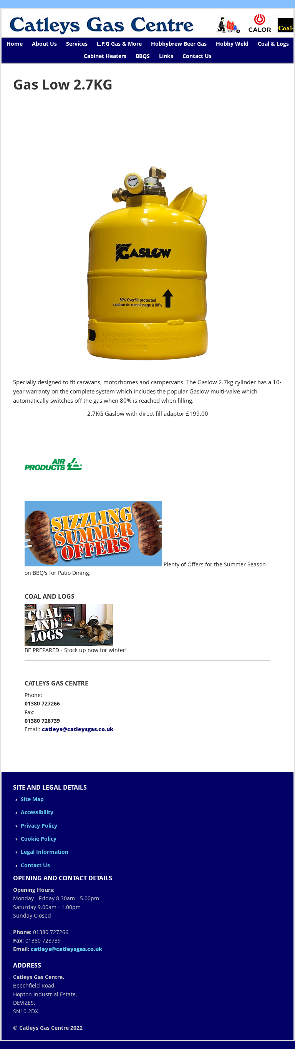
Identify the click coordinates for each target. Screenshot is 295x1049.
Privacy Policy (39, 825)
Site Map (32, 799)
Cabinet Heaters (105, 56)
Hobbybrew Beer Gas (179, 43)
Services (77, 43)
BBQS (143, 56)
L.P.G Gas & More (119, 43)
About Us (44, 43)
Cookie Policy (38, 838)
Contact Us (197, 56)
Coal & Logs (273, 43)
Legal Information (44, 851)
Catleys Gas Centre (147, 23)
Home (15, 43)
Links (166, 56)
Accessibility (37, 812)
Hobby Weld (232, 43)
